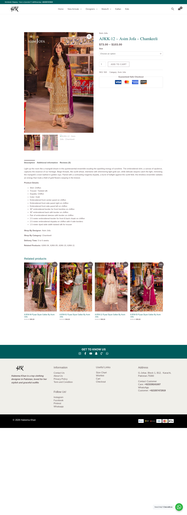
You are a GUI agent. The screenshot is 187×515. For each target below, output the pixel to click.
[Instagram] (79, 353)
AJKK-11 (71, 245)
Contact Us (59, 373)
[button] (80, 9)
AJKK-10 (62, 245)
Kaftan (118, 9)
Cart (98, 378)
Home (61, 9)
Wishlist (100, 375)
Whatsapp (59, 406)
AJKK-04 (45, 245)
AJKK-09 (54, 245)
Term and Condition (63, 382)
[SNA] (96, 353)
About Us (58, 376)
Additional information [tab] (47, 162)
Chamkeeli (46, 235)
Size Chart (101, 372)
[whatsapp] (107, 353)
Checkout (101, 381)
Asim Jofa (103, 33)
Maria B (105, 9)
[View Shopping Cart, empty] (179, 9)
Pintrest (57, 403)
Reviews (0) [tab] (65, 162)
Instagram (58, 397)
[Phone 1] (101, 353)
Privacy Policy (60, 379)
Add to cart (118, 64)
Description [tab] (29, 162)
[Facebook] (85, 353)
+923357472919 (47, 2)
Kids (127, 9)
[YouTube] (90, 353)
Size (101, 48)
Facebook (58, 400)
